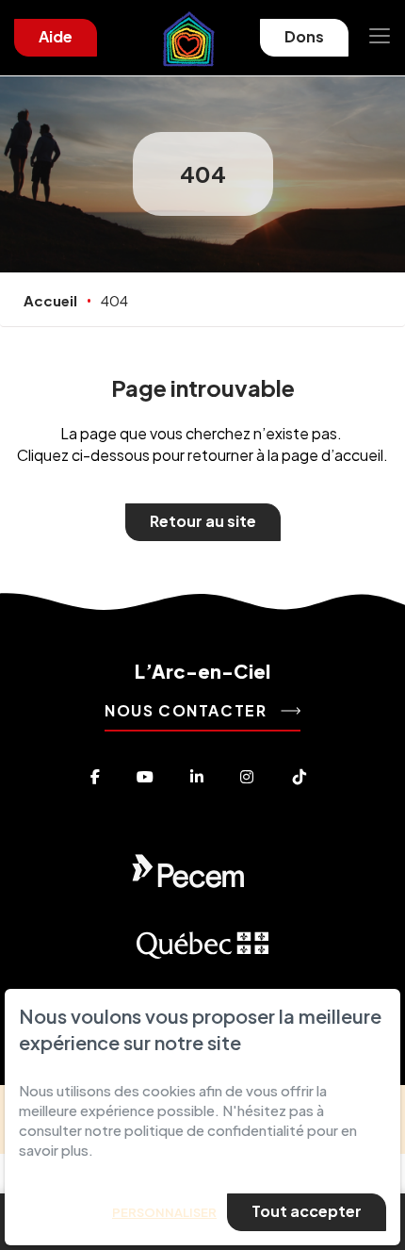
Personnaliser (164, 1212)
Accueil (50, 300)
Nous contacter (188, 710)
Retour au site (203, 521)
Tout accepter (306, 1211)
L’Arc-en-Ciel (202, 671)
